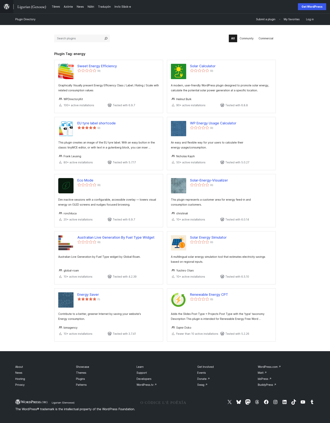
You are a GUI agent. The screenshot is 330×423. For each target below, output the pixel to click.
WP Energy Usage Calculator (213, 123)
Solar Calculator (203, 66)
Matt (262, 372)
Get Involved (205, 366)
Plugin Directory (25, 19)
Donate (203, 378)
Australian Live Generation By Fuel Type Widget (115, 237)
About (19, 366)
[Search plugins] (106, 38)
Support (142, 372)
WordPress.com (269, 366)
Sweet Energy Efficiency (97, 66)
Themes (81, 372)
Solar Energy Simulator (208, 237)
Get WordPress (312, 6)
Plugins (80, 378)
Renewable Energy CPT (209, 295)
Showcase (82, 366)
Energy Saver (88, 295)
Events (201, 372)
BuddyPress (267, 384)
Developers (144, 378)
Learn (140, 366)
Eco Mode (85, 180)
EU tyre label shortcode (96, 123)
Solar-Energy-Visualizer (209, 180)
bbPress (265, 378)
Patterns (81, 384)
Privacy (20, 384)
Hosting (20, 378)
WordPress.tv (147, 384)
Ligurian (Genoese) (63, 402)
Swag (202, 384)
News (18, 372)
